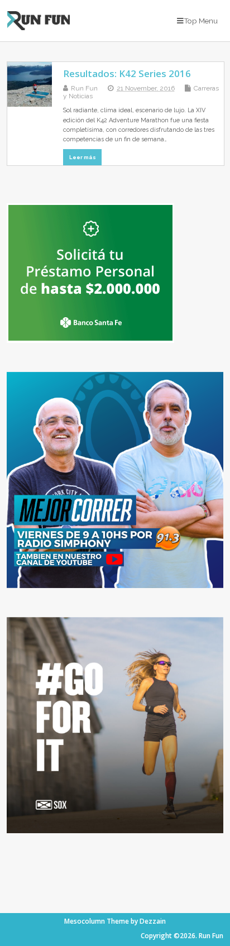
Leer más (82, 157)
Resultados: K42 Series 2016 (127, 73)
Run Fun (84, 88)
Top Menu (201, 20)
